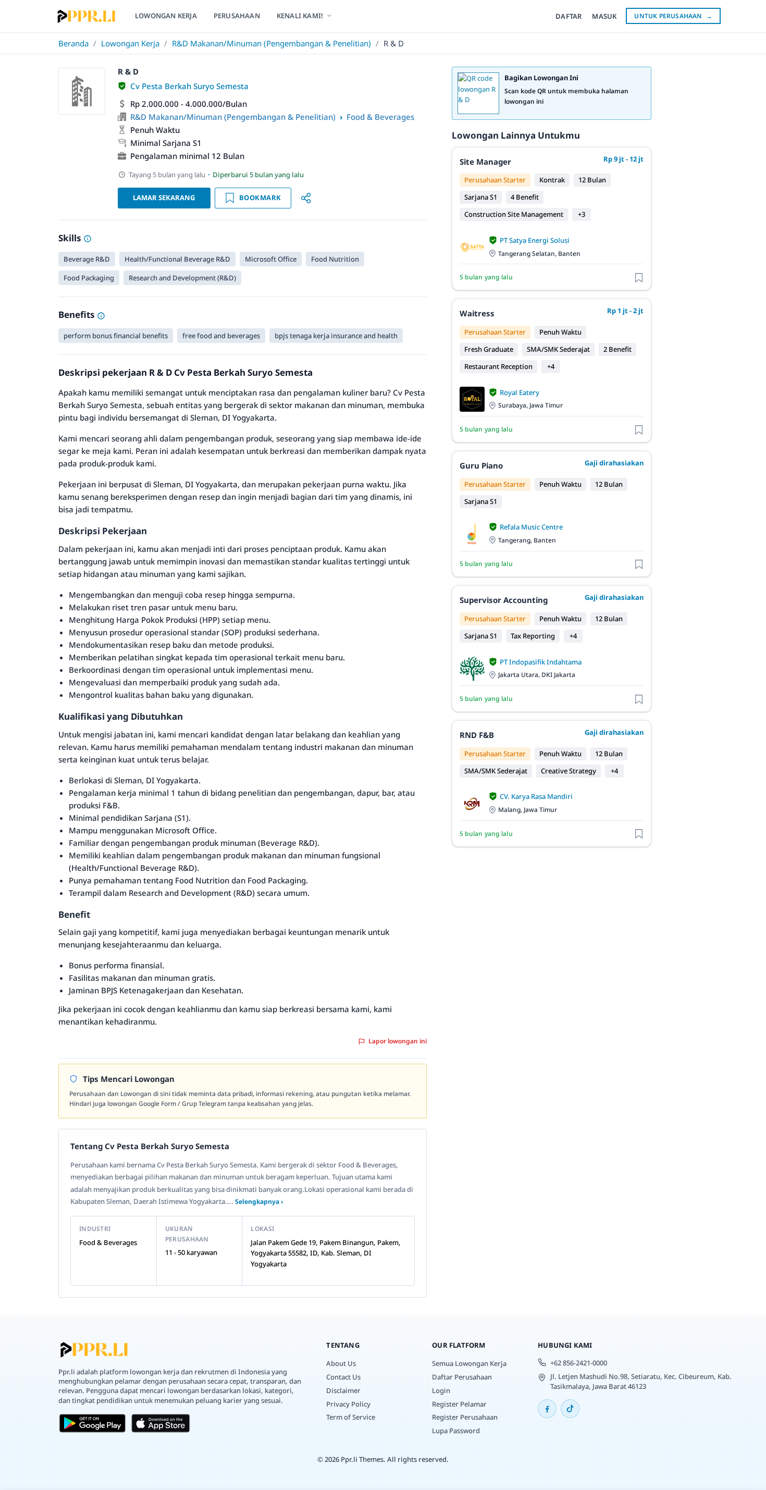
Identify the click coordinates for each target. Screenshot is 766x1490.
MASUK (604, 16)
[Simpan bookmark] (639, 277)
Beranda (73, 43)
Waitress (477, 313)
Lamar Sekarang (164, 197)
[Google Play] (92, 1423)
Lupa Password (456, 1430)
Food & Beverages (380, 117)
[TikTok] (570, 1408)
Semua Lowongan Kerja (469, 1363)
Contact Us (343, 1377)
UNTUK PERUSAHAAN (673, 15)
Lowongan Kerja (130, 43)
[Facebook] (547, 1408)
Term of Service (350, 1417)
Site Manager (485, 161)
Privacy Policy (348, 1404)
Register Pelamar (459, 1404)
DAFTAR (568, 16)
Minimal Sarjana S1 (166, 143)
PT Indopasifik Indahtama (541, 662)
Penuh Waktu (155, 130)
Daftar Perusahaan (462, 1377)
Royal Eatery (519, 392)
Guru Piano (481, 465)
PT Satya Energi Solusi (535, 240)
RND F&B (477, 735)
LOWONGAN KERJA (166, 15)
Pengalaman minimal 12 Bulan (187, 156)
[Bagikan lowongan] (305, 198)
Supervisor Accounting (504, 600)
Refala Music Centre (531, 527)
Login (441, 1390)
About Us (341, 1363)
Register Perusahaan (465, 1417)
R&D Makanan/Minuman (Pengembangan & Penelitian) (271, 43)
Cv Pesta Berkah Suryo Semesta (189, 86)
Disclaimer (343, 1390)
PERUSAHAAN (237, 15)
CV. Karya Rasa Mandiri (536, 796)
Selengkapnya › (259, 1201)
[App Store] (161, 1423)
